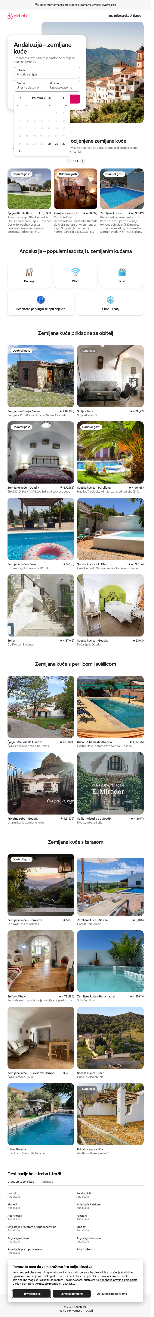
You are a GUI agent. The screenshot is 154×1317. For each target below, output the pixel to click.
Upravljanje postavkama (112, 1293)
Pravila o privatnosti (70, 1310)
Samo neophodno (72, 1293)
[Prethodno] (69, 161)
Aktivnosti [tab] (47, 1181)
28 (49, 143)
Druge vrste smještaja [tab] (21, 1181)
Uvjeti (89, 1310)
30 (64, 143)
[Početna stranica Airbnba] (17, 16)
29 (56, 143)
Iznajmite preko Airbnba (124, 16)
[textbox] (30, 87)
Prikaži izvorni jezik (104, 5)
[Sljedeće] (83, 161)
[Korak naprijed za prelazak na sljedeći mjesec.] (63, 98)
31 (20, 151)
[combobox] (47, 74)
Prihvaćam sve (31, 1293)
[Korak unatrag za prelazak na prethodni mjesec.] (20, 98)
